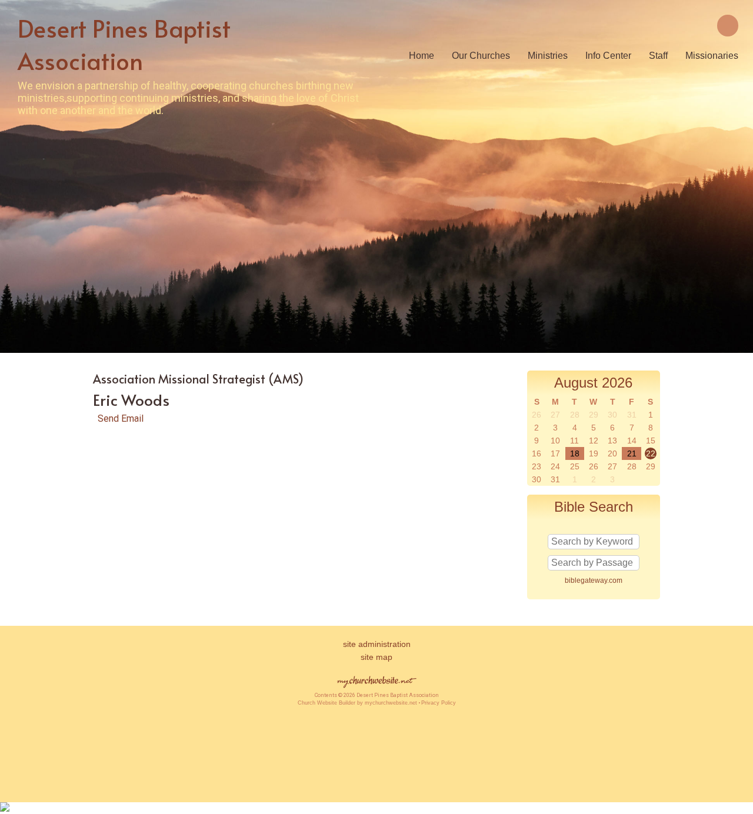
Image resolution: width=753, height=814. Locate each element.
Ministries (548, 56)
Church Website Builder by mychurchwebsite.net (357, 703)
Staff (658, 56)
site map (376, 657)
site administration (377, 644)
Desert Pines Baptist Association (124, 44)
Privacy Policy (438, 703)
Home (421, 56)
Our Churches (481, 56)
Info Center (608, 56)
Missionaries (711, 56)
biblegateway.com (593, 580)
